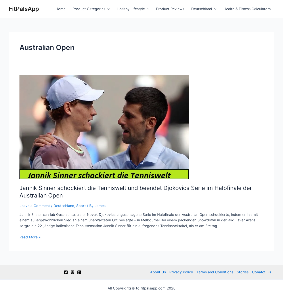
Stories (243, 272)
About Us (158, 272)
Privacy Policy (181, 272)
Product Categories (89, 9)
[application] (107, 9)
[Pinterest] (79, 272)
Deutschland (201, 9)
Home (60, 9)
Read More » (30, 237)
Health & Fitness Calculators (247, 9)
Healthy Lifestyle (131, 9)
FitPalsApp (24, 8)
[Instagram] (73, 272)
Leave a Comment (34, 205)
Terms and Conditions (215, 272)
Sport (81, 205)
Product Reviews (170, 9)
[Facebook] (66, 272)
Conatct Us (261, 272)
